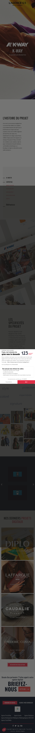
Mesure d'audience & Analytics (10, 373)
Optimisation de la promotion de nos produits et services (17, 375)
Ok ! (26, 382)
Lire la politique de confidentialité (10, 364)
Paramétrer (9, 382)
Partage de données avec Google (11, 370)
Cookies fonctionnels (8, 372)
